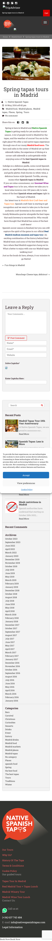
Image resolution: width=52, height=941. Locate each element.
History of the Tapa (13, 860)
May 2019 (9, 576)
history (8, 736)
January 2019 (11, 587)
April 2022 (10, 549)
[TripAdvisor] (11, 7)
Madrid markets (13, 746)
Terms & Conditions (13, 865)
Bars (7, 712)
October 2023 (11, 538)
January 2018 (11, 621)
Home (5, 37)
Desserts (9, 726)
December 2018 (12, 590)
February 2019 (12, 583)
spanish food (11, 763)
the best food (11, 770)
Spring (19, 112)
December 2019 (12, 559)
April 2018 (10, 611)
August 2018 (11, 597)
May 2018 (9, 607)
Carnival (9, 715)
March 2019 (10, 580)
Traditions (10, 781)
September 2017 (12, 631)
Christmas (10, 719)
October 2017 (11, 628)
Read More (24, 434)
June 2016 (10, 683)
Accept (26, 475)
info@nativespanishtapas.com (28, 922)
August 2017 (11, 635)
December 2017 (12, 625)
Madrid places (25, 108)
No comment (11, 115)
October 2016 (11, 669)
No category (11, 757)
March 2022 (11, 552)
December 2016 (12, 662)
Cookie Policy (26, 489)
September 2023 (12, 542)
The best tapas (12, 774)
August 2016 (11, 676)
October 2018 (11, 594)
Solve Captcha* (12, 363)
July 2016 (9, 680)
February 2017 (12, 656)
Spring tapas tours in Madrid (26, 92)
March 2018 (10, 614)
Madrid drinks (12, 739)
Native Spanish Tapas (18, 101)
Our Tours (7, 849)
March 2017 (10, 652)
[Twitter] (8, 3)
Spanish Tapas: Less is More (31, 443)
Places (12, 112)
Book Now (5, 939)
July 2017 (9, 638)
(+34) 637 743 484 (12, 917)
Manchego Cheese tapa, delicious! (33, 274)
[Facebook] (4, 3)
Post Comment (17, 338)
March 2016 (10, 693)
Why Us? (7, 854)
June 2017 (10, 642)
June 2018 (10, 604)
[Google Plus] (12, 3)
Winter (8, 784)
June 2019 (10, 573)
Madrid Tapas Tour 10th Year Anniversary (32, 422)
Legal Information (12, 927)
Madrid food (17, 37)
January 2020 (11, 556)
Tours (26, 112)
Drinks (8, 729)
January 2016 (11, 700)
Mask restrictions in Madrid (30, 503)
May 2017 (9, 645)
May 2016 (9, 687)
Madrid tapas (11, 753)
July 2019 (9, 569)
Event (8, 732)
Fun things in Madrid (13, 265)
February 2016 (12, 697)
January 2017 (11, 659)
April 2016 (10, 690)
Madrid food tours (35, 145)
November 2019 (12, 562)
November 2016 (12, 666)
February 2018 (12, 618)
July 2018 (9, 600)
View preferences (26, 483)
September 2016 (12, 673)
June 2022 (10, 545)
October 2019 (11, 566)
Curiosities (10, 722)
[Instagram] (16, 3)
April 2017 (10, 649)
